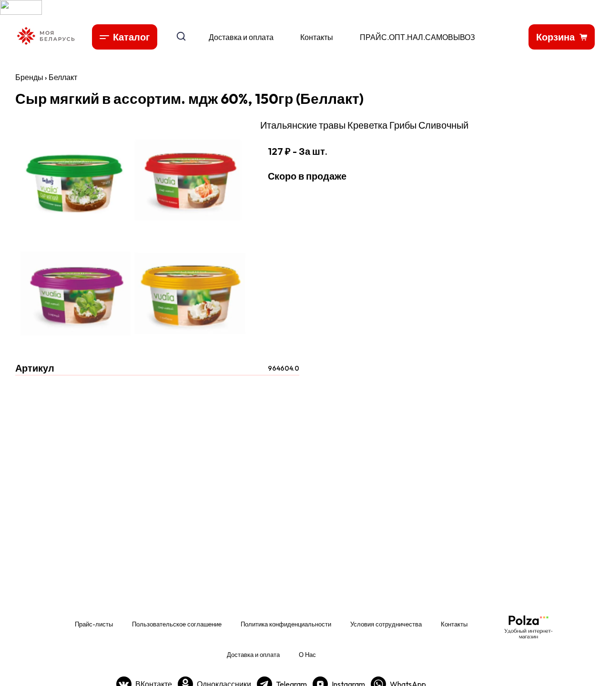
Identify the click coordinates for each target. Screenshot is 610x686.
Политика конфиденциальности (286, 624)
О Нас (307, 654)
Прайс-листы (94, 624)
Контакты (316, 37)
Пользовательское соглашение (177, 624)
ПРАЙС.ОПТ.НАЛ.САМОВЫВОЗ (417, 37)
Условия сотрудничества (386, 624)
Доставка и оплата (241, 37)
